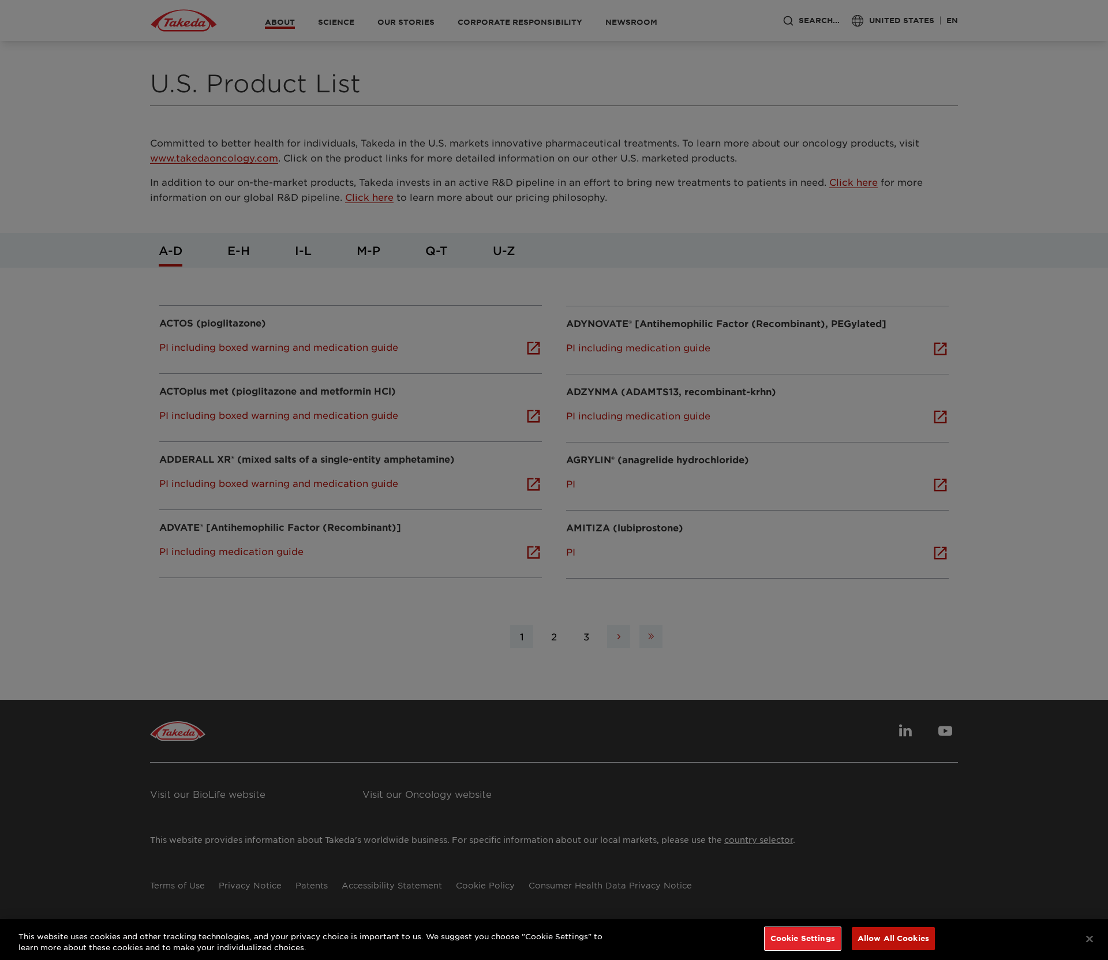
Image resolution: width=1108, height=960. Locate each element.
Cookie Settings (802, 938)
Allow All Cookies (893, 938)
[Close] (1089, 938)
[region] (554, 939)
